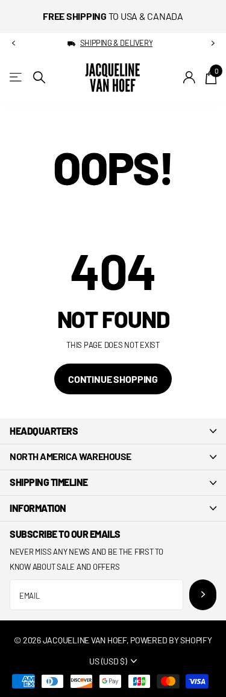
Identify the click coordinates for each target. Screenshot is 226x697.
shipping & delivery (116, 43)
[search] (39, 77)
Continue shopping (113, 379)
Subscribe (202, 594)
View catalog (17, 77)
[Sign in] (189, 77)
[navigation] (13, 43)
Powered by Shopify (171, 640)
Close (113, 431)
